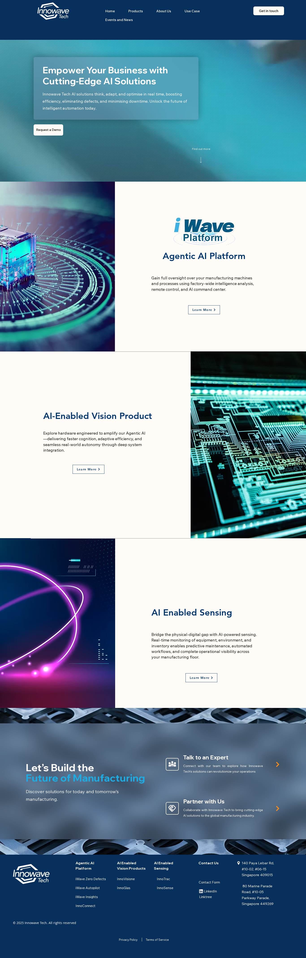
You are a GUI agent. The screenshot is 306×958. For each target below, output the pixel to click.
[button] (135, 11)
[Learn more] (277, 764)
